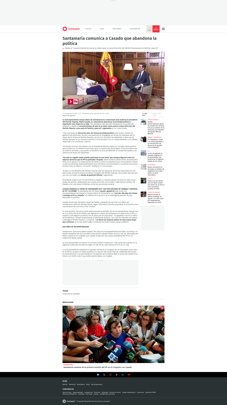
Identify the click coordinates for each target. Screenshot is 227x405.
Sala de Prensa (67, 392)
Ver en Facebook (98, 375)
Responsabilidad (78, 392)
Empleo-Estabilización (128, 392)
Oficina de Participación (70, 394)
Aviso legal (89, 394)
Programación (135, 29)
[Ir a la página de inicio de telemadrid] (71, 29)
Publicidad (105, 392)
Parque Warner (153, 119)
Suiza (149, 178)
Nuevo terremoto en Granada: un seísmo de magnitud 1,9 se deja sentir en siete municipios (143, 167)
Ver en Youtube (129, 374)
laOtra (88, 384)
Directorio (97, 392)
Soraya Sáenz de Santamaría (71, 294)
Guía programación (97, 384)
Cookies (96, 394)
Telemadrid (72, 384)
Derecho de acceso (115, 392)
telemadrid (69, 401)
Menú (163, 28)
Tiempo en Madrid (154, 192)
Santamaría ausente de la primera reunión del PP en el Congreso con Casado (113, 334)
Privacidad (81, 394)
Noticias (88, 29)
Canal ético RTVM (150, 392)
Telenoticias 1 (68, 365)
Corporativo (68, 389)
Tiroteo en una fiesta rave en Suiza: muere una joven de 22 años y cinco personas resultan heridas (143, 180)
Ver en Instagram (110, 374)
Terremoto (151, 165)
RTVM (65, 381)
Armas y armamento (154, 137)
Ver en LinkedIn (123, 374)
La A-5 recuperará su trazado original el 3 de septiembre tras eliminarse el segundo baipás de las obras (143, 153)
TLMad (102, 29)
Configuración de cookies (107, 394)
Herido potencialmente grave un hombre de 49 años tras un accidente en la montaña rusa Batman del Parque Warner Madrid (143, 121)
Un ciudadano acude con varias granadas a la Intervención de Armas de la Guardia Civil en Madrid (143, 139)
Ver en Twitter (104, 375)
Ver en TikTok (116, 375)
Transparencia (88, 392)
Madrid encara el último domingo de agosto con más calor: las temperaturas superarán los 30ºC (143, 194)
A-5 (149, 151)
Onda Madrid (116, 29)
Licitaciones (140, 392)
